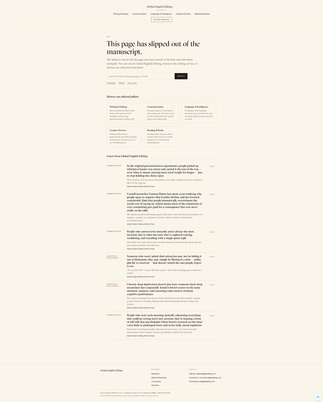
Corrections (156, 381)
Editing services (161, 19)
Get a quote (132, 83)
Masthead (155, 374)
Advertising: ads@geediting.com (202, 381)
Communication (139, 14)
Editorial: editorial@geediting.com (202, 374)
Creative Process (183, 14)
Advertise (155, 385)
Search (181, 76)
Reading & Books (202, 14)
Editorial (121, 83)
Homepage (111, 83)
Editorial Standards (158, 378)
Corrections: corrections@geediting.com (205, 378)
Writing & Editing (120, 14)
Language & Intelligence (161, 14)
